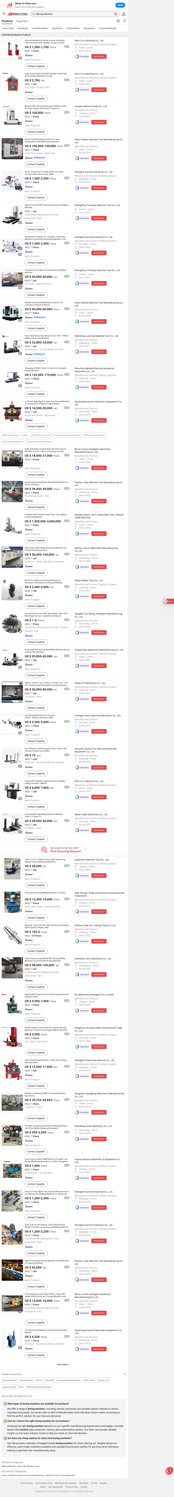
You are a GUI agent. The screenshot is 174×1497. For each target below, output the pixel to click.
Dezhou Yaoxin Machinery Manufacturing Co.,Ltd (96, 549)
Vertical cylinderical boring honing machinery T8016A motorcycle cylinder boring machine (45, 41)
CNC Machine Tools (41, 435)
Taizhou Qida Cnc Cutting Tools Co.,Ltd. (95, 925)
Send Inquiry (98, 56)
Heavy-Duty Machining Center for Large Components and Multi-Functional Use (42, 140)
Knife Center (89, 1380)
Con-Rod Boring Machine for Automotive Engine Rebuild (46, 1331)
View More (63, 1364)
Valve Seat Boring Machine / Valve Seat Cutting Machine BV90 (46, 1061)
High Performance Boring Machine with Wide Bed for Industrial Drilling (47, 1261)
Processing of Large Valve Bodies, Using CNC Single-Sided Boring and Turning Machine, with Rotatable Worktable (45, 1296)
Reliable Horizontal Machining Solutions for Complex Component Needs (44, 303)
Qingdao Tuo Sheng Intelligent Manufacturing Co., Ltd (98, 615)
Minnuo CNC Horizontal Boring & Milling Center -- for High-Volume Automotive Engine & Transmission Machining (46, 108)
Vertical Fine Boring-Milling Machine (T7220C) (45, 892)
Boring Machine (23, 28)
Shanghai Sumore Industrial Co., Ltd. (94, 171)
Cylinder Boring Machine (40, 28)
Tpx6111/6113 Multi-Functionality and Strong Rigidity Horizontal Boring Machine (45, 860)
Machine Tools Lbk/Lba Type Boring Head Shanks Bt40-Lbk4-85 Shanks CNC (47, 926)
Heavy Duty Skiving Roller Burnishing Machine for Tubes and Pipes (46, 483)
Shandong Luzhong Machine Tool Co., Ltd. (96, 335)
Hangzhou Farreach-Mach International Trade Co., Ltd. (98, 1029)
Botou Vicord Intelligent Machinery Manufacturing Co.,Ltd (93, 450)
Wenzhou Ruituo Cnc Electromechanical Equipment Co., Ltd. (95, 750)
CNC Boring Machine (94, 435)
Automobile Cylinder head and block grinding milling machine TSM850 (45, 782)
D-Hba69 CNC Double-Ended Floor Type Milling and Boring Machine (45, 515)
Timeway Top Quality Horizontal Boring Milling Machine (45, 271)
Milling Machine (57, 28)
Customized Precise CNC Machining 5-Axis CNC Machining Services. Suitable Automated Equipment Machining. (46, 616)
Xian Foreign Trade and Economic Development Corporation (100, 894)
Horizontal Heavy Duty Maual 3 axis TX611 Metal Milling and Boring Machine (46, 336)
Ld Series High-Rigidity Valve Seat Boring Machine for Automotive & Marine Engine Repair (47, 402)
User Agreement (55, 1486)
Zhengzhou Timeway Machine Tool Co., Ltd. (97, 205)
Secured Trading (8, 28)
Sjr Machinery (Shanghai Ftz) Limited (94, 994)
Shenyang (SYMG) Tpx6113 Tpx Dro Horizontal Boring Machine (45, 369)
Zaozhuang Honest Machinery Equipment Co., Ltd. (98, 403)
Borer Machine (26, 1380)
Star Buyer (83, 1483)
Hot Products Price (43, 1483)
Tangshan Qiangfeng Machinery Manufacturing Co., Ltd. (99, 1095)
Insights (103, 1483)
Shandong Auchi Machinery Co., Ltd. (93, 1126)
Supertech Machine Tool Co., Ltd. (92, 859)
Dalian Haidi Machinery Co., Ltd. (91, 814)
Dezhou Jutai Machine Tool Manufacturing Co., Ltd (99, 484)
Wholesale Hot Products (66, 1483)
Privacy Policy (71, 1486)
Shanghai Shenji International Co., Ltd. (95, 1060)
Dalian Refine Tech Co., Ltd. (89, 580)
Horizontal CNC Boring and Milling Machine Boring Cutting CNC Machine (47, 650)
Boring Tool (103, 1380)
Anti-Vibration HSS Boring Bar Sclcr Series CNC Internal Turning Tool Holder (46, 749)
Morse (39, 1380)
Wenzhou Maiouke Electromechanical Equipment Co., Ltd (94, 370)
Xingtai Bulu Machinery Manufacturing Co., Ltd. (99, 649)
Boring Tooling (9, 1387)
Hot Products (27, 1483)
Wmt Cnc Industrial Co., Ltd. (89, 40)
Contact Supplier (36, 66)
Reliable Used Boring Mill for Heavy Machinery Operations (45, 1094)
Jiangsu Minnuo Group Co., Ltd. (91, 106)
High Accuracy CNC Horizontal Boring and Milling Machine (46, 206)
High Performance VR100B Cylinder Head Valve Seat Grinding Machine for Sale (46, 74)
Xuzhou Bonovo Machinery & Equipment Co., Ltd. (98, 1161)
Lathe (24, 435)
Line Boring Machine (72, 28)
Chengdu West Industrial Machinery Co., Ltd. (98, 715)
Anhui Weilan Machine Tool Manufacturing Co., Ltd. (99, 141)
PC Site (94, 1483)
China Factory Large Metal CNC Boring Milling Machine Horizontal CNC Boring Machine (45, 959)
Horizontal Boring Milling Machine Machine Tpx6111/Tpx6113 (44, 815)
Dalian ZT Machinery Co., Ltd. (90, 683)
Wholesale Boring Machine (39, 1387)
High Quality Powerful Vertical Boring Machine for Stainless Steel (47, 995)
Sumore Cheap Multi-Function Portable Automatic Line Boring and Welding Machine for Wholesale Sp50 (47, 1194)
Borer (21, 1387)
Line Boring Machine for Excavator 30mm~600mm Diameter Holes (40, 716)
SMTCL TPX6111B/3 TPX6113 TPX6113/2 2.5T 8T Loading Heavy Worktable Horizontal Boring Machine (46, 685)
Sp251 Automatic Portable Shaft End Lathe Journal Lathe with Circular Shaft (44, 172)
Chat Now (84, 56)
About (43, 1486)
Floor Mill (49, 1380)
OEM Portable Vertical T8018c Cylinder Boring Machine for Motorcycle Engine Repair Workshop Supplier (46, 1030)
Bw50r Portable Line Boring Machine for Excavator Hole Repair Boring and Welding (43, 581)
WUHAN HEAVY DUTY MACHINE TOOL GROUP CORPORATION (99, 516)
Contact (83, 1486)
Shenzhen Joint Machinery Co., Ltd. (93, 958)
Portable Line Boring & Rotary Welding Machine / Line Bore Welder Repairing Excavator (46, 1126)
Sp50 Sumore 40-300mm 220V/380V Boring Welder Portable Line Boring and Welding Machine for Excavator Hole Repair (47, 1227)
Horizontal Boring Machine (107, 28)
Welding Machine (89, 28)
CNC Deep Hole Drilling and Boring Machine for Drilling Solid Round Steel (45, 548)
